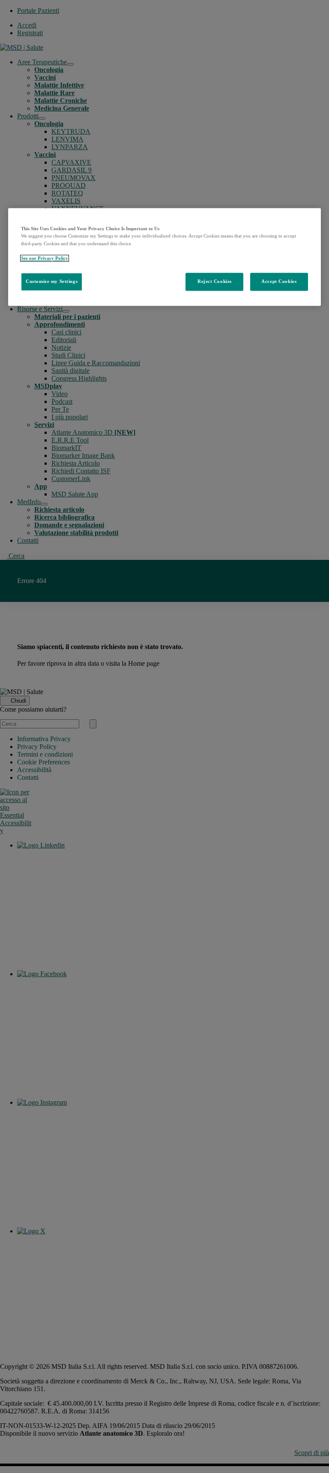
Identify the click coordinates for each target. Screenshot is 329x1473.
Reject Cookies (214, 281)
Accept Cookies (278, 281)
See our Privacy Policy (44, 258)
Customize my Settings (52, 281)
